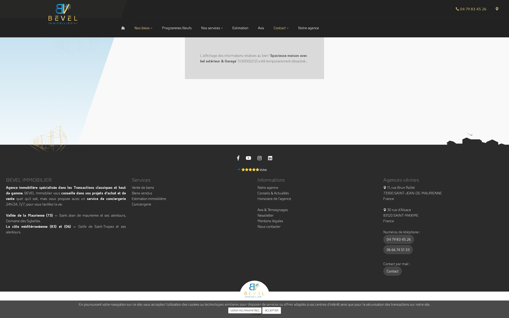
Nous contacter (269, 226)
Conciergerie (141, 204)
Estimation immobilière (149, 198)
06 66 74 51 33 (398, 249)
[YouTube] (248, 158)
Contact (280, 27)
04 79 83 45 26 (399, 239)
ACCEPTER (271, 310)
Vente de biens (143, 187)
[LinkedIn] (270, 158)
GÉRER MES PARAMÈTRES (244, 310)
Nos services (211, 27)
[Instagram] (259, 158)
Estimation (240, 27)
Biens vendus (142, 193)
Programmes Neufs (177, 27)
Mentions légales (270, 220)
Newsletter (265, 215)
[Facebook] (238, 158)
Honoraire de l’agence (274, 198)
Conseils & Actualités (273, 193)
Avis (261, 27)
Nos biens (142, 27)
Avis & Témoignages (272, 209)
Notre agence (308, 27)
